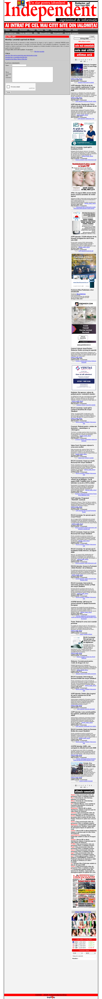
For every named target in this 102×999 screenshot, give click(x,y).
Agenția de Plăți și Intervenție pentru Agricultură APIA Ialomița (85, 207)
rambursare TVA (89, 118)
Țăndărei (87, 422)
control (94, 101)
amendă (90, 578)
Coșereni (77, 439)
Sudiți (86, 563)
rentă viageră (90, 208)
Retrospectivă (58, 33)
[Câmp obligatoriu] (84, 908)
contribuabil (86, 726)
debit (93, 709)
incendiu (41, 51)
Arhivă (75, 30)
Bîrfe (36, 33)
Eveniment (23, 30)
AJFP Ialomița (79, 101)
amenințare (88, 439)
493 (85, 61)
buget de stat (89, 251)
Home (8, 30)
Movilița (36, 51)
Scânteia (78, 405)
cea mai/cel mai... (11, 33)
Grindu (81, 781)
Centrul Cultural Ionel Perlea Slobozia (86, 361)
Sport (47, 30)
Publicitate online (57, 30)
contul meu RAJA (90, 656)
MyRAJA (84, 658)
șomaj (92, 760)
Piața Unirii (86, 82)
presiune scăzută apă (84, 529)
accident (91, 82)
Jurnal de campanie (71, 33)
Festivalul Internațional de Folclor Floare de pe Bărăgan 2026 (86, 494)
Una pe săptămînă (26, 33)
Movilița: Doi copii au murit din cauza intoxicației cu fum (21, 55)
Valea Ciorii (81, 458)
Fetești (86, 527)
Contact (68, 30)
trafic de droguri (92, 673)
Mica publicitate (45, 33)
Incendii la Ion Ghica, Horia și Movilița (16, 59)
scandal (91, 458)
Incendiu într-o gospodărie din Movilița (16, 57)
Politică (32, 30)
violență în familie (90, 405)
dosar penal (84, 673)
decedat (90, 781)
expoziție (83, 362)
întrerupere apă (92, 159)
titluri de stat (86, 510)
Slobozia (80, 82)
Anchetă (15, 30)
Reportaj (40, 30)
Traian (81, 634)
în (82, 795)
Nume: (7, 65)
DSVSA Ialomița (80, 578)
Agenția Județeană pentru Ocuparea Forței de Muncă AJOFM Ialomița (83, 616)
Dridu (86, 159)
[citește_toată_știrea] (76, 78)
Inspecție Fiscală (87, 101)
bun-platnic (93, 726)
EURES (91, 617)
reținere (83, 405)
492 (81, 61)
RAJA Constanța (80, 159)
